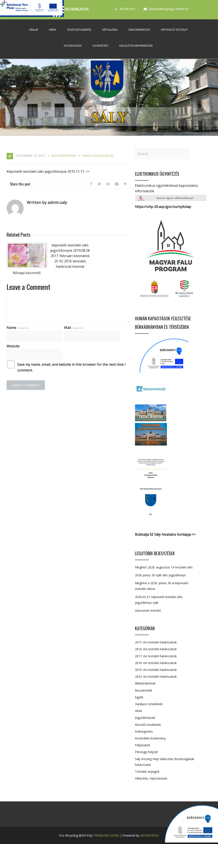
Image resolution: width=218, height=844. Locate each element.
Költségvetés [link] (144, 731)
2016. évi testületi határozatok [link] (156, 649)
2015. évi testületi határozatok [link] (156, 642)
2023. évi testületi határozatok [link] (156, 676)
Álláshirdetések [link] (145, 683)
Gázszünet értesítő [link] (148, 610)
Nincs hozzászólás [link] (98, 156)
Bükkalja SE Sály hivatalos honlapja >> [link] (165, 534)
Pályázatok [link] (142, 745)
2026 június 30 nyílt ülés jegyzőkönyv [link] (160, 575)
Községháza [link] (73, 45)
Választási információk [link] (136, 45)
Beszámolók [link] (143, 690)
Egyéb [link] (139, 697)
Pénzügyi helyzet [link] (146, 752)
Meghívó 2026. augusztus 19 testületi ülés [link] (164, 567)
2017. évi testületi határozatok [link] (156, 656)
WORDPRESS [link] (150, 835)
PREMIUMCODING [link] (106, 835)
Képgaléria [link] (110, 30)
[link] (91, 184)
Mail (73, 327)
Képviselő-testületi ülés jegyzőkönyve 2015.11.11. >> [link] (48, 171)
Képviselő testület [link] (174, 30)
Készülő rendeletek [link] (148, 725)
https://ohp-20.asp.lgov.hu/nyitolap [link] (163, 206)
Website (13, 346)
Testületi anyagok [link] (147, 771)
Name (18, 327)
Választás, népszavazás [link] (151, 778)
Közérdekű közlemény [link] (150, 738)
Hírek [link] (52, 30)
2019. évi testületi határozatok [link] (156, 670)
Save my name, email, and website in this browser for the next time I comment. (71, 367)
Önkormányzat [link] (139, 30)
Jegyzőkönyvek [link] (64, 156)
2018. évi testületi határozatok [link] (156, 663)
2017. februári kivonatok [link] (70, 255)
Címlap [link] (33, 30)
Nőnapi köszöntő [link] (27, 272)
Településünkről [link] (79, 30)
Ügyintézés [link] (100, 45)
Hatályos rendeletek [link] (148, 704)
